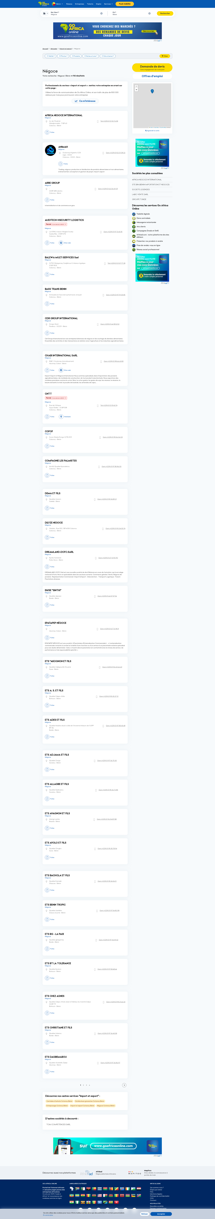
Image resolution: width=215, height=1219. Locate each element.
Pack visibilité (124, 4)
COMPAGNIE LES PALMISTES (61, 460)
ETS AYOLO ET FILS (55, 842)
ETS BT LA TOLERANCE (58, 963)
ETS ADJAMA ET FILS (57, 754)
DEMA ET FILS (52, 493)
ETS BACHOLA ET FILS (57, 875)
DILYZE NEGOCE (54, 522)
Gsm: (115, 153)
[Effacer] (101, 13)
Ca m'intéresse (87, 101)
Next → (124, 1085)
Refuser (144, 1214)
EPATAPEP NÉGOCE (55, 623)
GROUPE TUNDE (139, 199)
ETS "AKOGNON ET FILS (58, 661)
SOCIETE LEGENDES (141, 189)
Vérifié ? (52, 56)
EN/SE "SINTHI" (53, 590)
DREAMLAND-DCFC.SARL (59, 552)
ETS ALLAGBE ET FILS (57, 784)
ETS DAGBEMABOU (56, 1057)
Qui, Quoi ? (55, 12)
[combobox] (45, 13)
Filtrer (166, 56)
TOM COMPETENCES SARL (58, 1124)
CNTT (48, 393)
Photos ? (64, 56)
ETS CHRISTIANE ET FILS (58, 1027)
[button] (153, 91)
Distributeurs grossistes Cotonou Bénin (89, 1101)
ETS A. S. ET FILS (54, 690)
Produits (77, 56)
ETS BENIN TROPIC (55, 904)
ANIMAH (63, 146)
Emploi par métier (156, 1190)
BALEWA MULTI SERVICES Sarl (62, 257)
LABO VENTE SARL (140, 194)
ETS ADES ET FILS (55, 719)
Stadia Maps (156, 127)
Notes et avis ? (91, 56)
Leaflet (151, 127)
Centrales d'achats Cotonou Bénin (59, 1101)
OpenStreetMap (163, 127)
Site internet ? (109, 56)
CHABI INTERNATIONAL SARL (61, 355)
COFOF (49, 431)
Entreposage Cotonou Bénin (57, 1106)
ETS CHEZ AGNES (54, 996)
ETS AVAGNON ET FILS (57, 813)
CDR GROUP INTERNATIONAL (61, 318)
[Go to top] (180, 1206)
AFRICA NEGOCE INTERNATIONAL (63, 115)
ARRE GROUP (52, 183)
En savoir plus (48, 1215)
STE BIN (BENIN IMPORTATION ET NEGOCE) (151, 184)
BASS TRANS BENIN (55, 289)
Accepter (161, 1214)
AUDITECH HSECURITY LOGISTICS (64, 220)
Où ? (114, 12)
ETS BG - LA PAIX (54, 934)
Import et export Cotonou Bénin (82, 1106)
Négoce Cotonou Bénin (106, 1106)
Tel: (109, 121)
